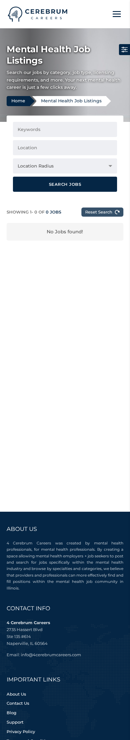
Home (18, 101)
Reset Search (98, 211)
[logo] (38, 14)
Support (15, 722)
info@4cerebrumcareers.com (51, 654)
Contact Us (18, 703)
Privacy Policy (21, 731)
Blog (11, 712)
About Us (16, 694)
